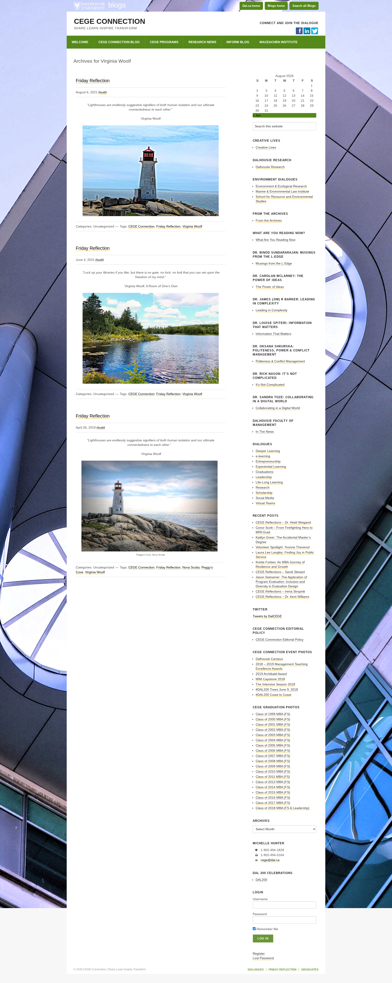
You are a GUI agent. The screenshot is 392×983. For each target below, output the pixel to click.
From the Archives (269, 220)
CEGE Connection (109, 21)
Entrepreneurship (268, 461)
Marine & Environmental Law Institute (282, 191)
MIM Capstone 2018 (270, 679)
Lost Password (263, 958)
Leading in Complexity (271, 310)
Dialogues (256, 969)
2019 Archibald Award (271, 674)
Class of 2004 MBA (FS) (273, 740)
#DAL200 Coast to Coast (273, 694)
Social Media (265, 498)
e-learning (263, 456)
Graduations (264, 472)
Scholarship (264, 492)
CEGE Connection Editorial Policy (280, 639)
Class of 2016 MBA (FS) (273, 797)
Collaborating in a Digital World (278, 408)
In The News (265, 431)
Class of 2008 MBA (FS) (273, 761)
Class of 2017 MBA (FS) (273, 803)
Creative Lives (266, 147)
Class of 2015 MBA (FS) (273, 792)
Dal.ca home (251, 5)
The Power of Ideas (270, 287)
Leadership (264, 477)
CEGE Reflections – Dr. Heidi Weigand (283, 522)
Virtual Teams (265, 503)
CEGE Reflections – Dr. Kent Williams (282, 596)
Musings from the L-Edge (274, 263)
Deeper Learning (268, 451)
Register (259, 953)
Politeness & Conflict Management (280, 361)
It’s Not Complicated (270, 384)
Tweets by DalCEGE (267, 616)
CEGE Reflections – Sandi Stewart (280, 572)
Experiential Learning (271, 466)
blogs (117, 5)
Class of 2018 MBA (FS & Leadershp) (282, 808)
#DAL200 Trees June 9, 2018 (277, 689)
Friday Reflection (93, 80)
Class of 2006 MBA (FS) (273, 750)
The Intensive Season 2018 (275, 684)
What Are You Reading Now (275, 240)
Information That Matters (273, 334)
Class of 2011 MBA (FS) (273, 776)
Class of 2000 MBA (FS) (273, 719)
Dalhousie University (89, 5)
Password (260, 914)
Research (263, 487)
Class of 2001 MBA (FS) (273, 724)
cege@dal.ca (270, 860)
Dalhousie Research (270, 167)
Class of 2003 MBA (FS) (273, 735)
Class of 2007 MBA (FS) (273, 756)
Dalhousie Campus (269, 659)
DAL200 (261, 880)
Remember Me (267, 929)
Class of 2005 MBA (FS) (273, 745)
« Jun (257, 115)
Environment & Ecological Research (281, 186)
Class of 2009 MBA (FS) (273, 766)
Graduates (309, 969)
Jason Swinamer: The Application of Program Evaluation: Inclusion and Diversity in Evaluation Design (281, 581)
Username (260, 899)
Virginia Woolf (192, 226)
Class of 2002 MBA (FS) (273, 729)
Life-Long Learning (269, 482)
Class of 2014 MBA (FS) (273, 787)
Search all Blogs (304, 5)
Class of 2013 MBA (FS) (273, 782)
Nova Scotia (191, 567)
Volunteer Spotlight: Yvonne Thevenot (283, 547)
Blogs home (276, 5)
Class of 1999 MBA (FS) (273, 714)
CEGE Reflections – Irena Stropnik (280, 591)
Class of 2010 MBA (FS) (273, 771)
